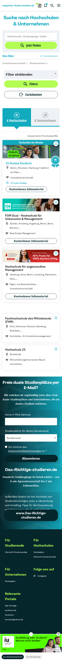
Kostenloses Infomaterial (26, 189)
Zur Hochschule (33, 657)
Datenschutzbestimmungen (24, 450)
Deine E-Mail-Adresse (18, 414)
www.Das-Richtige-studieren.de (31, 515)
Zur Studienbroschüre (12, 657)
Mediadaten (39, 552)
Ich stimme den (27, 448)
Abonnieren (31, 458)
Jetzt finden (33, 45)
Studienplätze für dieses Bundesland (26, 431)
